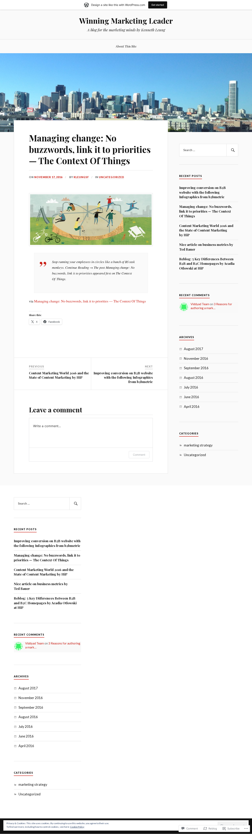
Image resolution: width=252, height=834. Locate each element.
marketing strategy (198, 445)
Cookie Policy (77, 826)
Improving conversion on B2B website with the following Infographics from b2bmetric (202, 192)
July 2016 (191, 387)
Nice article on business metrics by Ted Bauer (206, 246)
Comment (139, 454)
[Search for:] (208, 150)
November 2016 (196, 358)
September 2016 (196, 368)
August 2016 (193, 378)
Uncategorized (111, 177)
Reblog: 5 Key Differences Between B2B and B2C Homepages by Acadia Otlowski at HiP (206, 264)
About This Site (126, 46)
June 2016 (191, 397)
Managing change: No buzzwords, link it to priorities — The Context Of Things (90, 301)
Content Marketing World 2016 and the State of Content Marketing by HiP (206, 230)
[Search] (232, 150)
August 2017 (193, 349)
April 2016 (191, 406)
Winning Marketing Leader (126, 21)
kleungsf (81, 177)
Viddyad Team (200, 304)
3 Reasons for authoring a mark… (211, 306)
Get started (157, 4)
